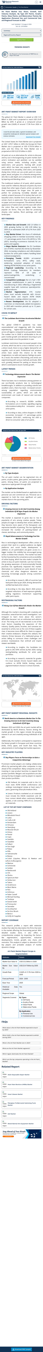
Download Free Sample (22, 102)
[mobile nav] (40, 2)
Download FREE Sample (23, 1349)
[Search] (36, 2)
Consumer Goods (11, 7)
